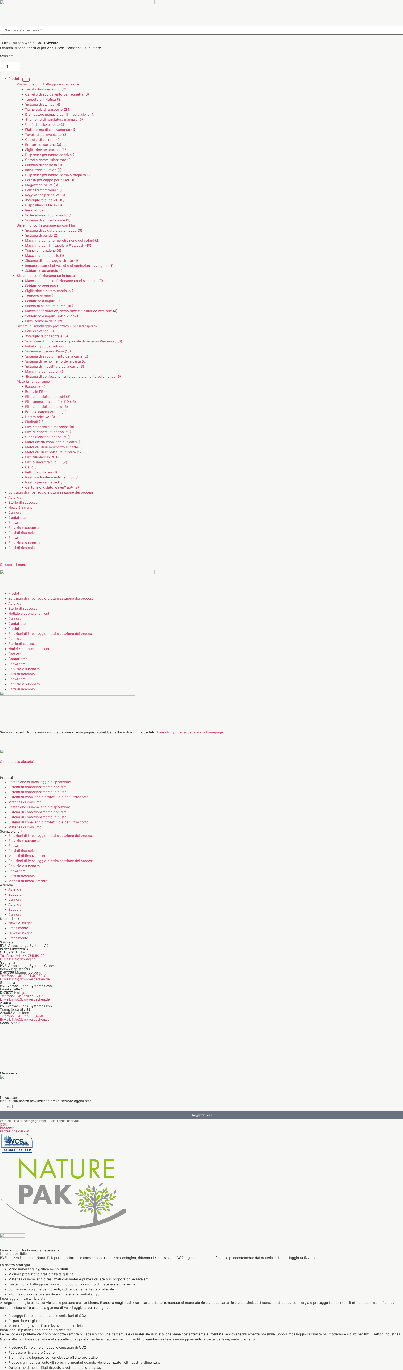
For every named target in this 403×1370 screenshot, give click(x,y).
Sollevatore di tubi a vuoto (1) (49, 215)
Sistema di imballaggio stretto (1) (51, 260)
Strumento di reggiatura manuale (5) (54, 119)
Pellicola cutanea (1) (41, 472)
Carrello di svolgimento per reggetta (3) (57, 94)
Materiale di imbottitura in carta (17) (54, 452)
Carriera (14, 899)
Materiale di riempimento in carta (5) (54, 447)
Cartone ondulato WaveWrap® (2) (52, 487)
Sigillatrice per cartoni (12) (46, 150)
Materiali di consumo (33, 381)
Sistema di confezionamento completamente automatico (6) (73, 376)
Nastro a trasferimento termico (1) (52, 477)
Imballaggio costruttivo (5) (46, 346)
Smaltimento (18, 928)
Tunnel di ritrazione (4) (43, 250)
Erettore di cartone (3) (43, 145)
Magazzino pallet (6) (41, 185)
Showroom (17, 522)
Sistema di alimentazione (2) (48, 220)
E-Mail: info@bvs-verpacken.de (25, 979)
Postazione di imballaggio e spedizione (48, 84)
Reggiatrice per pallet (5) (45, 195)
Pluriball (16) (35, 422)
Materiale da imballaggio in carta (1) (54, 442)
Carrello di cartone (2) (43, 140)
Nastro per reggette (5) (44, 482)
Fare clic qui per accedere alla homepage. (190, 732)
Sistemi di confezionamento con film (46, 225)
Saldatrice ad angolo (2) (44, 270)
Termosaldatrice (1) (40, 296)
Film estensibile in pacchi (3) (48, 396)
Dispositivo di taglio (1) (43, 205)
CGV (3, 1124)
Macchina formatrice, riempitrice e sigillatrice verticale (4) (71, 311)
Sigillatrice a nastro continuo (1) (50, 291)
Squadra (15, 894)
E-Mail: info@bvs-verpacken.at (24, 1019)
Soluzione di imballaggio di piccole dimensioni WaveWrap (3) (73, 341)
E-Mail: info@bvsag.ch (17, 959)
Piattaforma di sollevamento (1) (50, 129)
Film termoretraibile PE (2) (46, 462)
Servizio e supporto (24, 527)
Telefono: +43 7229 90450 (21, 1016)
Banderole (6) (36, 386)
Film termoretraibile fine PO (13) (50, 401)
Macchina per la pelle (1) (44, 255)
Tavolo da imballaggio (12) (46, 89)
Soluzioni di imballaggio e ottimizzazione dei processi (51, 835)
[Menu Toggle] (3, 74)
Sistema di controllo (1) (43, 165)
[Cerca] (3, 38)
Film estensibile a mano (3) (46, 407)
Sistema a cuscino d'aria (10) (48, 351)
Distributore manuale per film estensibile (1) (59, 114)
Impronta (7, 1128)
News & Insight (20, 923)
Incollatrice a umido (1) (43, 170)
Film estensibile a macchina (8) (49, 427)
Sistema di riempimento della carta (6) (55, 361)
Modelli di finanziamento (27, 856)
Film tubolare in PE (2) (43, 457)
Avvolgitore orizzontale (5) (46, 336)
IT (6, 66)
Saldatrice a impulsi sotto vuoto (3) (53, 316)
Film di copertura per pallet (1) (49, 432)
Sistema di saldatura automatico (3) (53, 230)
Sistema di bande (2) (41, 235)
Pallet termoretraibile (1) (44, 190)
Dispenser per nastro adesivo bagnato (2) (58, 175)
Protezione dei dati (15, 1131)
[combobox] (201, 30)
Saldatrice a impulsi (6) (43, 301)
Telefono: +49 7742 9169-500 (24, 996)
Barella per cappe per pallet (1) (49, 180)
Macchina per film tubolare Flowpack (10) (58, 245)
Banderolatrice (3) (39, 331)
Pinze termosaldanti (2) (43, 321)
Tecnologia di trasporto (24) (48, 109)
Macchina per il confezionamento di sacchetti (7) (64, 281)
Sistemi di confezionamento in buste (46, 276)
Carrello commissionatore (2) (48, 160)
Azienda (14, 889)
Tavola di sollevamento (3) (46, 134)
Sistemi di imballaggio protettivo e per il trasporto (57, 326)
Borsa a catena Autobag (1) (47, 412)
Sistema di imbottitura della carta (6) (54, 366)
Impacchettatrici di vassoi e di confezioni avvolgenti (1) (69, 265)
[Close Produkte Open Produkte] (26, 80)
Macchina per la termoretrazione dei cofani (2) (62, 240)
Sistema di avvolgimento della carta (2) (56, 356)
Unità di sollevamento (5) (45, 124)
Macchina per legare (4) (44, 371)
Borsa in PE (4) (37, 391)
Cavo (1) (32, 467)
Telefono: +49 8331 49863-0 (23, 976)
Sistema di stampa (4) (42, 104)
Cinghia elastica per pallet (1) (48, 437)
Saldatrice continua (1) (43, 286)
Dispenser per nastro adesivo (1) (51, 155)
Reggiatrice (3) (37, 210)
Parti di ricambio (21, 532)
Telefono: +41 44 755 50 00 (22, 955)
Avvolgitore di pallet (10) (44, 200)
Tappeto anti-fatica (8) (43, 99)
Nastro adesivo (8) (40, 417)
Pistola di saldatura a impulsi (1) (50, 306)
